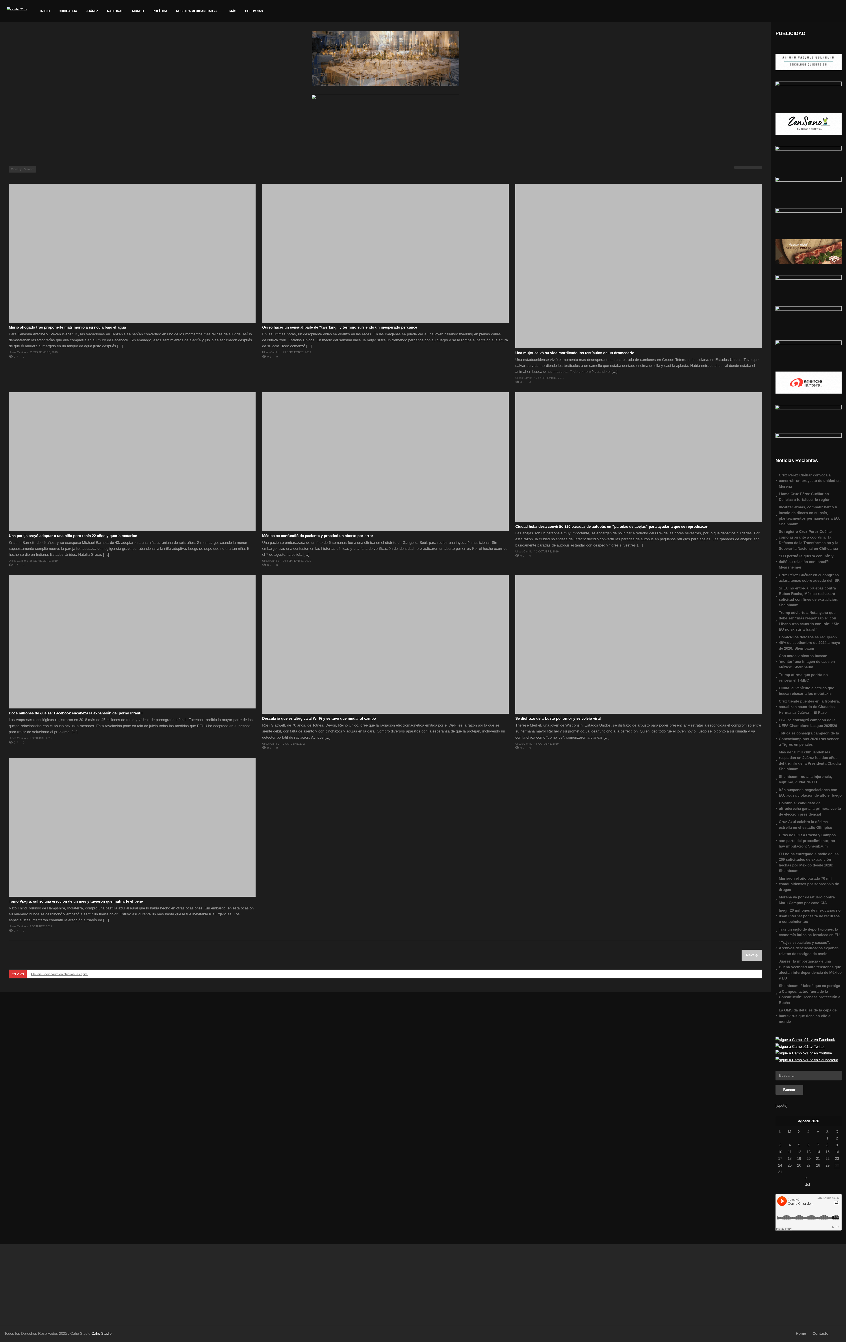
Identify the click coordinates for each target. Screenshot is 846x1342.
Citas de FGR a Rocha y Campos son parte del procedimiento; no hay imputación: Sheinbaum (807, 840)
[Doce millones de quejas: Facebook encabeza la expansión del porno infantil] (132, 641)
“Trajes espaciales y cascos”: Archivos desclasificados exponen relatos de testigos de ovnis (809, 948)
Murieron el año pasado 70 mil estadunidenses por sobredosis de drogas (809, 884)
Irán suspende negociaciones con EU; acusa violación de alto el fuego (810, 793)
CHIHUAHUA (68, 11)
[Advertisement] (105, 1283)
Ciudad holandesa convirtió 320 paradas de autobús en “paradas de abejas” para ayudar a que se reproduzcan (611, 526)
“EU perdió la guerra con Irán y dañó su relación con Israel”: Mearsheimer (806, 561)
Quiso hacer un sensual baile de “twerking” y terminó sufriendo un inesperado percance (339, 327)
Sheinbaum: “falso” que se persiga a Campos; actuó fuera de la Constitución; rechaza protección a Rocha (809, 994)
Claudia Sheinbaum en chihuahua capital (59, 974)
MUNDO (138, 11)
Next (750, 955)
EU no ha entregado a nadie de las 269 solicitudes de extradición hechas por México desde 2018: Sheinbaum (809, 862)
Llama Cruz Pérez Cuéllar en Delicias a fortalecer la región (804, 497)
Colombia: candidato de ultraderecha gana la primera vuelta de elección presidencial (810, 808)
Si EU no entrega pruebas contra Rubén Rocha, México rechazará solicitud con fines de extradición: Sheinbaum (809, 596)
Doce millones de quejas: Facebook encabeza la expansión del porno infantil (76, 713)
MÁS (232, 11)
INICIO (45, 11)
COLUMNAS (254, 11)
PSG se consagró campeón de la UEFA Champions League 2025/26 (808, 723)
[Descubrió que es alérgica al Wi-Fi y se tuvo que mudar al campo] (385, 644)
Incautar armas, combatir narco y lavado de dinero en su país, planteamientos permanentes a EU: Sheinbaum (809, 515)
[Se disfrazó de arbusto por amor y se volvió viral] (638, 644)
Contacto (820, 1333)
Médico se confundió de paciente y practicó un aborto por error (317, 536)
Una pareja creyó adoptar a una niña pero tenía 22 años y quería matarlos (73, 536)
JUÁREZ (92, 11)
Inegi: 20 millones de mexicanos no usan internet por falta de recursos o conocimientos (809, 916)
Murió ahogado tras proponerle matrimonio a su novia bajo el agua (67, 327)
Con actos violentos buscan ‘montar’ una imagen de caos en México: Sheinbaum (807, 661)
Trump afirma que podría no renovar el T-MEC (803, 678)
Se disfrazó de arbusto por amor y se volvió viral (558, 718)
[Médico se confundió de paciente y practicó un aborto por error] (385, 461)
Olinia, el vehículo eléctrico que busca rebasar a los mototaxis (806, 691)
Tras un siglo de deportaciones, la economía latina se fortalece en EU (809, 932)
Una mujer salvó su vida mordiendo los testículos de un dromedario (574, 353)
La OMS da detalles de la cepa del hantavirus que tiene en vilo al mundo (808, 1016)
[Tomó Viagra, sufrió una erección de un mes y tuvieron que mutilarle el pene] (132, 827)
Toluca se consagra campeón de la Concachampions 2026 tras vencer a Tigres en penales (809, 739)
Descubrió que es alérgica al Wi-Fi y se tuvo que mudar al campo (319, 718)
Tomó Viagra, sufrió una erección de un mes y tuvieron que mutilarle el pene (76, 901)
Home (801, 1333)
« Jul (807, 1178)
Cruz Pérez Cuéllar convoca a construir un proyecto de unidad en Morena (809, 481)
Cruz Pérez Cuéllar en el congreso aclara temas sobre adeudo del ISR (809, 578)
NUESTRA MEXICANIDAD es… (198, 11)
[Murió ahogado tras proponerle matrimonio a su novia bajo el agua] (132, 253)
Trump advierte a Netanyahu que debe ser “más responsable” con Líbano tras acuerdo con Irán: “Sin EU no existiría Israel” (809, 621)
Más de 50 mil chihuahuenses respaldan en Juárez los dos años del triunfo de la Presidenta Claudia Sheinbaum (810, 760)
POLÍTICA (160, 11)
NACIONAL (115, 11)
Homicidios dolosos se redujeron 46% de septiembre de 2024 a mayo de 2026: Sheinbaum (809, 643)
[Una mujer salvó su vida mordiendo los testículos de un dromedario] (638, 266)
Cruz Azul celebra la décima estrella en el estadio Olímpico (805, 825)
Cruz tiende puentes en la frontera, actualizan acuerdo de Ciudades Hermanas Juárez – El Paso (809, 707)
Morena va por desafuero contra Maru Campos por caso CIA (807, 900)
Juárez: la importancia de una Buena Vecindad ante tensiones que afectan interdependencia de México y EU (810, 969)
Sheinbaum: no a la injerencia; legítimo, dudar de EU (805, 779)
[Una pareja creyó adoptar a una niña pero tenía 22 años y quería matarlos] (132, 461)
